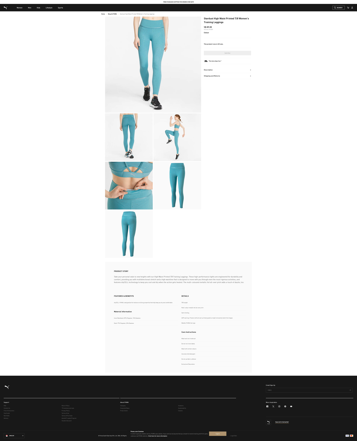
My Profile (6, 415)
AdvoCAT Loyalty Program (69, 418)
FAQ (5, 405)
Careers (180, 410)
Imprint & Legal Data (231, 435)
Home (103, 14)
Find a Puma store (9, 410)
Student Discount (67, 420)
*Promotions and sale (68, 408)
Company (123, 405)
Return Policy (65, 405)
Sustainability (182, 408)
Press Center (124, 410)
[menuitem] (19, 7)
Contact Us (7, 408)
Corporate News (124, 408)
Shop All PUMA (112, 14)
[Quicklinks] (352, 8)
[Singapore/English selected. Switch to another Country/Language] (14, 435)
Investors (180, 405)
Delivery (6, 418)
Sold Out (227, 53)
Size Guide (7, 413)
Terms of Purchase (67, 415)
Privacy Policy (66, 410)
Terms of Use (65, 413)
